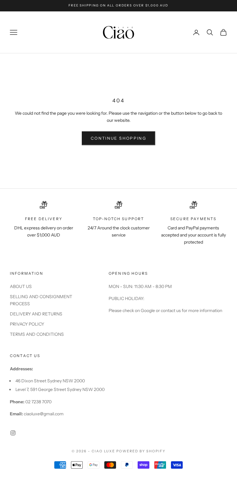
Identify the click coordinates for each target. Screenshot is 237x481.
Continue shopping (118, 138)
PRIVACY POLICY (27, 324)
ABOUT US (21, 286)
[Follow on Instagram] (13, 433)
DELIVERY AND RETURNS (36, 314)
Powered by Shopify (140, 451)
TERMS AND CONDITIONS (37, 334)
